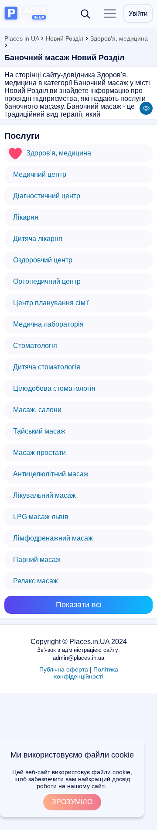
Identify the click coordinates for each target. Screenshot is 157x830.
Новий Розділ (64, 38)
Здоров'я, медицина (119, 38)
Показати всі (79, 604)
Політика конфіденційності (86, 673)
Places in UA (21, 38)
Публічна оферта (63, 669)
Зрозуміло (72, 802)
